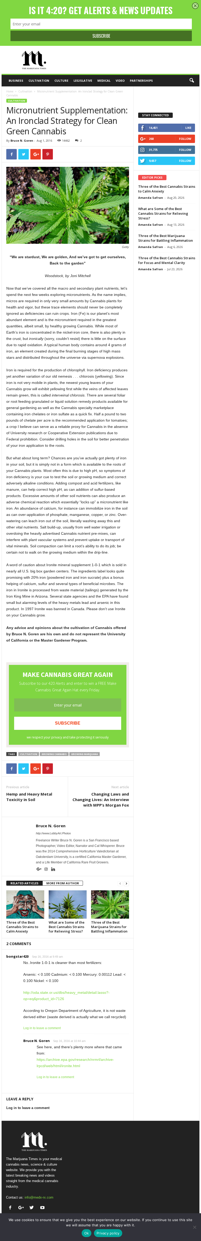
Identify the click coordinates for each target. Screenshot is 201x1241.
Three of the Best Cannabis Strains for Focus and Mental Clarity (166, 260)
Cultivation (39, 80)
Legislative (83, 80)
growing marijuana (84, 754)
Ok (86, 1233)
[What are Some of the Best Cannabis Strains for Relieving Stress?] (68, 904)
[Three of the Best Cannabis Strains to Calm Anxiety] (25, 904)
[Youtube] (43, 1208)
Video (120, 80)
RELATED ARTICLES (24, 883)
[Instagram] (46, 870)
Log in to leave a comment (42, 1028)
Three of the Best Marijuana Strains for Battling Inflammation (109, 927)
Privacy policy (108, 1233)
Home (9, 91)
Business (16, 80)
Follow (185, 139)
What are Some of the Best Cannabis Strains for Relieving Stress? (67, 927)
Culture (61, 80)
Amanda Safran (150, 198)
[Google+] (39, 870)
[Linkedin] (53, 870)
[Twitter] (32, 1208)
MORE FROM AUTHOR (62, 883)
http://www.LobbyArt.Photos (53, 833)
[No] (194, 1227)
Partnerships (141, 80)
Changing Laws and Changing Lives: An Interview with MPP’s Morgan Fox (100, 799)
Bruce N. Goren (21, 140)
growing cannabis (54, 754)
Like (188, 128)
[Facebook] (11, 1208)
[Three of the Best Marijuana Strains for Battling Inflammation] (110, 904)
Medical (103, 80)
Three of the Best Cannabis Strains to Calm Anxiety (22, 927)
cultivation (28, 754)
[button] (191, 80)
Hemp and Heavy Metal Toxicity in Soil (29, 796)
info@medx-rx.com (39, 1197)
